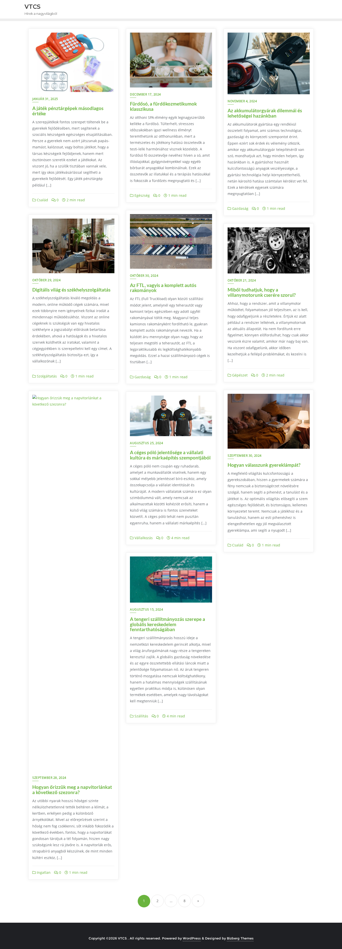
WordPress (192, 938)
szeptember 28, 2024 (49, 778)
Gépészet (239, 375)
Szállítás (140, 716)
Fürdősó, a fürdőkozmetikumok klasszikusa (163, 106)
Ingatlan (43, 872)
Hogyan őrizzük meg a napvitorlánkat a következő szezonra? (72, 789)
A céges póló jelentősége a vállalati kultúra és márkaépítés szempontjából (170, 454)
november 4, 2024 (242, 101)
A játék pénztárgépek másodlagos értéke (67, 110)
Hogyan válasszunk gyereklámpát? (264, 465)
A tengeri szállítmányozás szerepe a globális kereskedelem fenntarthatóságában (167, 624)
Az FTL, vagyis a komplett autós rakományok (163, 287)
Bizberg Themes (240, 938)
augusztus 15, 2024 (146, 609)
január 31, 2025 (45, 99)
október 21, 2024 (242, 280)
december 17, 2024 (145, 94)
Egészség (141, 195)
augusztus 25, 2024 (146, 443)
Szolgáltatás (46, 376)
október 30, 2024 (144, 275)
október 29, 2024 (46, 280)
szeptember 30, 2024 (245, 455)
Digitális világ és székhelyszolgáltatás (71, 290)
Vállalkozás (143, 537)
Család (42, 200)
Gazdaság (239, 208)
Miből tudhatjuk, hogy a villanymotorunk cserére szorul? (262, 292)
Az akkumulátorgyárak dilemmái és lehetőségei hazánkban (265, 113)
